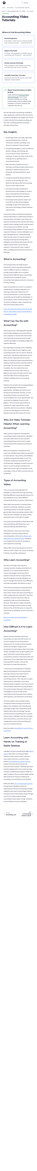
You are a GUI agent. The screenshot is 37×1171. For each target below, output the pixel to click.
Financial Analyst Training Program (19, 762)
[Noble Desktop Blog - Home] (4, 3)
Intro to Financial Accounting (23, 784)
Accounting (10, 7)
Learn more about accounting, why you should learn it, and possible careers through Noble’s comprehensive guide (18, 311)
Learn (3, 7)
